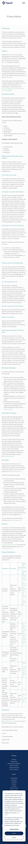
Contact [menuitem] (14, 786)
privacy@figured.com (8, 456)
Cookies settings (14, 829)
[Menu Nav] (23, 3)
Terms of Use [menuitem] (14, 788)
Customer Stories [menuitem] (14, 767)
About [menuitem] (14, 774)
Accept (14, 833)
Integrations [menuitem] (14, 761)
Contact (6, 62)
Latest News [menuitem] (14, 778)
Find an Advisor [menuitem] (14, 769)
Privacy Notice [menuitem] (14, 790)
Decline (14, 837)
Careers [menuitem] (14, 784)
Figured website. (8, 77)
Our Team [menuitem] (14, 782)
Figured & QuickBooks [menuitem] (14, 763)
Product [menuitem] (14, 759)
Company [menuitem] (14, 780)
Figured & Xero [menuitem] (14, 765)
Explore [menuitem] (14, 756)
